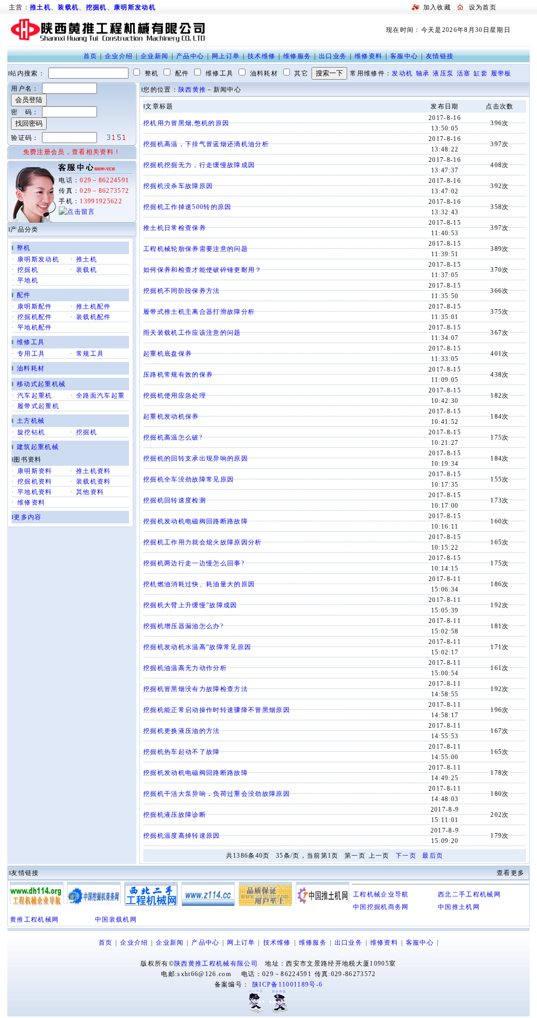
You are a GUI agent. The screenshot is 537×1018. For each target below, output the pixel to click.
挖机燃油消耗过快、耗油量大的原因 (199, 584)
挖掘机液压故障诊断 (174, 814)
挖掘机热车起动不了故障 (181, 752)
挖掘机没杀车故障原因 (178, 186)
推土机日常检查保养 (174, 228)
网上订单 (226, 56)
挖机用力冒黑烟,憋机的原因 (186, 123)
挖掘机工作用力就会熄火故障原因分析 (202, 542)
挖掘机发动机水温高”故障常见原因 (197, 647)
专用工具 (31, 353)
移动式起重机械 (41, 384)
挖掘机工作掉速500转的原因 (187, 207)
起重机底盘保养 (167, 353)
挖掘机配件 (34, 317)
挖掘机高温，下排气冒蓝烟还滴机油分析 (206, 144)
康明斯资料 (34, 471)
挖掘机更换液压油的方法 (181, 731)
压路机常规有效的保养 (178, 374)
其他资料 (90, 492)
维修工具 (31, 342)
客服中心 (404, 56)
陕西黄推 (192, 89)
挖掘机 (96, 7)
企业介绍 (119, 56)
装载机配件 (93, 317)
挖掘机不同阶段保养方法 (181, 290)
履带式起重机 (38, 406)
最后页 (432, 855)
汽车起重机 (34, 395)
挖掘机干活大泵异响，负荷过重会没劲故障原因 (216, 793)
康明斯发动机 (135, 7)
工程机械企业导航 (381, 894)
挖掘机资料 (34, 481)
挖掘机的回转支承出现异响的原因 (195, 458)
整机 (24, 247)
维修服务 (297, 56)
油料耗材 (31, 368)
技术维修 (261, 56)
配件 (24, 295)
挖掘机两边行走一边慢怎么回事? (193, 563)
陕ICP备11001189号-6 (287, 984)
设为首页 (483, 7)
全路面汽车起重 (100, 395)
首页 (90, 56)
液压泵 (443, 73)
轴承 (423, 73)
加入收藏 (437, 7)
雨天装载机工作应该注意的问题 (192, 332)
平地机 (27, 280)
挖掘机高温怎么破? (172, 437)
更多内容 (27, 517)
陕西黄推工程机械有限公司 (216, 963)
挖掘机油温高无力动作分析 (185, 668)
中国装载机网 (116, 919)
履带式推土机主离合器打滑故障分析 (199, 311)
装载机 (68, 7)
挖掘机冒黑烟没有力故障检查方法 (195, 689)
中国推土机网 (459, 907)
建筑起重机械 (38, 447)
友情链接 (440, 56)
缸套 (481, 73)
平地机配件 (34, 327)
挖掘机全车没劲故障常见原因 (188, 479)
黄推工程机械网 (34, 919)
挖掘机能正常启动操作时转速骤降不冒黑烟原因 (216, 710)
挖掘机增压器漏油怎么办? (183, 626)
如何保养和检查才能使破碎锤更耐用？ (202, 269)
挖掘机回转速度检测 (174, 500)
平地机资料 (34, 492)
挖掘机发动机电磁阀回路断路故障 (195, 521)
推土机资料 (93, 471)
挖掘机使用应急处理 (174, 395)
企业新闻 (154, 56)
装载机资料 (93, 481)
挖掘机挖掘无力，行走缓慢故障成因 (199, 165)
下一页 (405, 855)
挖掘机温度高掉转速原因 (181, 835)
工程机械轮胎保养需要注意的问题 (195, 249)
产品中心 (190, 56)
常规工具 (90, 353)
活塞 (464, 73)
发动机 (402, 73)
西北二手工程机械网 (469, 894)
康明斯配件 (34, 306)
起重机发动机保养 (171, 416)
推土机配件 (93, 306)
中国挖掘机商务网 (381, 907)
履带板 (501, 73)
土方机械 (31, 420)
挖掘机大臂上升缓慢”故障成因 (190, 605)
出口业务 (333, 56)
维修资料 (368, 56)
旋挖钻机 (31, 432)
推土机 (86, 259)
